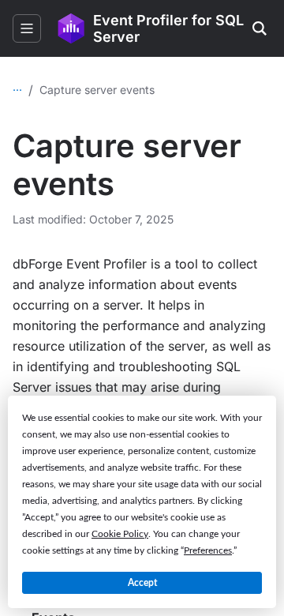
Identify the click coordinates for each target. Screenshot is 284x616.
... (17, 86)
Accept (142, 583)
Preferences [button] (208, 550)
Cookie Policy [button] (120, 534)
